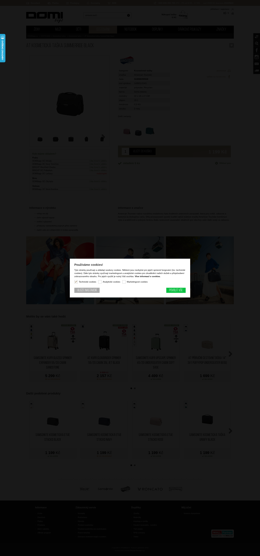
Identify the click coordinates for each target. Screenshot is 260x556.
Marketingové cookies (137, 282)
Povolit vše (176, 290)
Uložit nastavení (87, 290)
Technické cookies (87, 282)
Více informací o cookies (147, 276)
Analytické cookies (111, 282)
